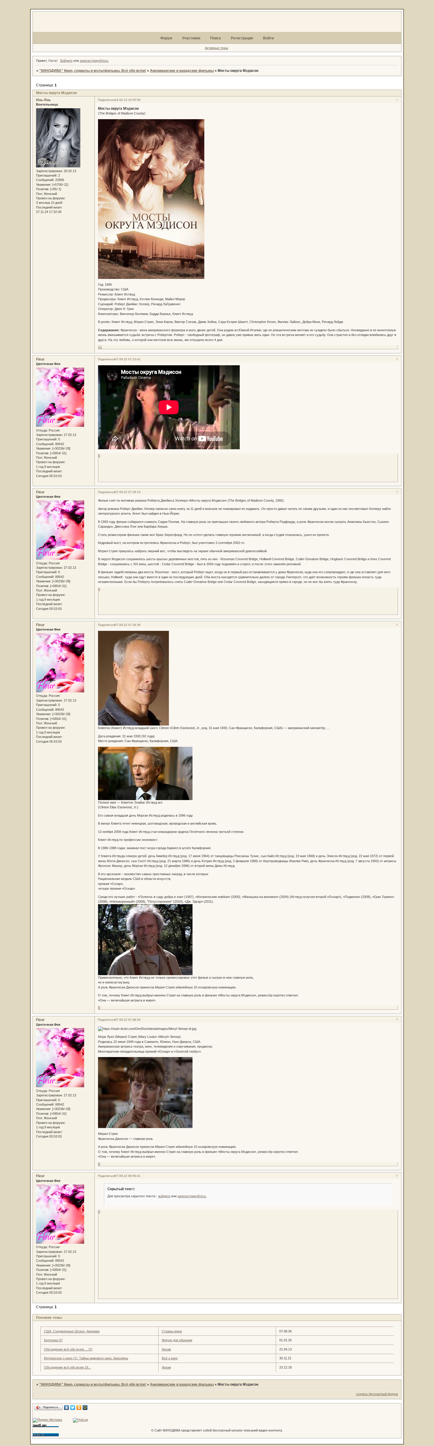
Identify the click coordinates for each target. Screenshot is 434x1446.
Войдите (66, 60)
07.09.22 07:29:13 (128, 492)
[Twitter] (73, 1407)
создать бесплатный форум (377, 1394)
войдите (164, 1196)
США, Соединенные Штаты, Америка (71, 1331)
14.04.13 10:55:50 (128, 99)
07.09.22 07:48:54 (128, 1019)
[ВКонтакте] (66, 1407)
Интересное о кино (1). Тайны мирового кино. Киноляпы (86, 1358)
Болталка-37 (53, 1340)
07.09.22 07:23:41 (128, 359)
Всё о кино (170, 1358)
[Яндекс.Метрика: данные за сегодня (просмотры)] (47, 1420)
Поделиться (106, 99)
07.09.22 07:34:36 (128, 624)
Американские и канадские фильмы (182, 71)
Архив (166, 1349)
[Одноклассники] (79, 1407)
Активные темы (216, 48)
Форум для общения (177, 1340)
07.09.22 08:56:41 (128, 1175)
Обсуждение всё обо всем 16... (67, 1367)
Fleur (40, 359)
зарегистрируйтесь (94, 60)
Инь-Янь (43, 100)
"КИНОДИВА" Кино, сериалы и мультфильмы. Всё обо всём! (92, 71)
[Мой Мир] (85, 1407)
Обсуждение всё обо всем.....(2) (68, 1349)
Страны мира (172, 1331)
